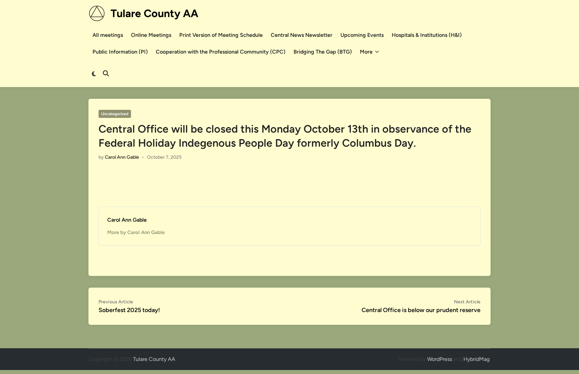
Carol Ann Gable (122, 157)
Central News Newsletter (301, 35)
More (366, 52)
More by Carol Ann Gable (136, 232)
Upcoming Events (362, 35)
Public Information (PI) (120, 52)
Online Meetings (151, 35)
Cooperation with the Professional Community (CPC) (220, 52)
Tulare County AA (154, 13)
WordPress (439, 359)
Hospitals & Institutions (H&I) (427, 35)
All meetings (107, 35)
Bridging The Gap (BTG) (323, 52)
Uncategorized (114, 113)
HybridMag (476, 359)
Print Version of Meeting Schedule (221, 35)
